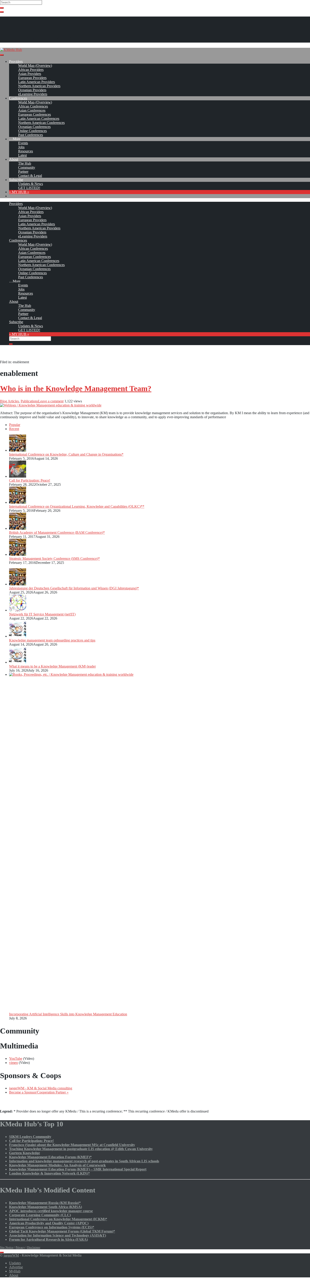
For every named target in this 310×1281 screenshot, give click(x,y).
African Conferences (33, 106)
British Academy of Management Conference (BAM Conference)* (57, 532)
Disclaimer (33, 1247)
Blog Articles (9, 401)
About (13, 159)
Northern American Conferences (41, 123)
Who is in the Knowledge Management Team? (75, 388)
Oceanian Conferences (34, 127)
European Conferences (34, 114)
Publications (29, 401)
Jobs (21, 147)
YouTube (15, 1058)
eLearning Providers (32, 94)
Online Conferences (32, 131)
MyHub (14, 1271)
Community (26, 167)
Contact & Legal (30, 176)
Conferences (18, 98)
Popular (14, 425)
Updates (15, 1263)
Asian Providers (29, 74)
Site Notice (7, 1247)
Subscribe (16, 180)
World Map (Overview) (35, 65)
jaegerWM (11, 1255)
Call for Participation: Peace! (29, 480)
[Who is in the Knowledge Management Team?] (50, 405)
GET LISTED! (29, 188)
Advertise (16, 1267)
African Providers (31, 70)
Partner (23, 171)
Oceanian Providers (32, 90)
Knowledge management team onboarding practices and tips (52, 640)
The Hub (24, 163)
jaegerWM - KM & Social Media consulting (40, 1088)
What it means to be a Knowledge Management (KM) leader (52, 666)
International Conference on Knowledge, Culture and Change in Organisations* (66, 454)
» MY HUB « (19, 192)
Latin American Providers (36, 82)
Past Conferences (30, 135)
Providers (16, 61)
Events (23, 143)
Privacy (20, 1247)
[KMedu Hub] (11, 50)
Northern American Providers (39, 86)
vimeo (13, 1063)
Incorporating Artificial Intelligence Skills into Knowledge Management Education (68, 1014)
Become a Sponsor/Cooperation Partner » (39, 1092)
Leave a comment (51, 401)
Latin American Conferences (38, 118)
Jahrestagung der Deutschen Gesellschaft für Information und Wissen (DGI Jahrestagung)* (74, 588)
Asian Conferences (31, 110)
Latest (22, 155)
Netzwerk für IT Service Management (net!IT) (42, 614)
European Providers (32, 78)
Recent (14, 429)
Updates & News (30, 184)
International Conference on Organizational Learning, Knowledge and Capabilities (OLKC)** (76, 506)
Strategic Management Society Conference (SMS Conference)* (54, 558)
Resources (25, 151)
